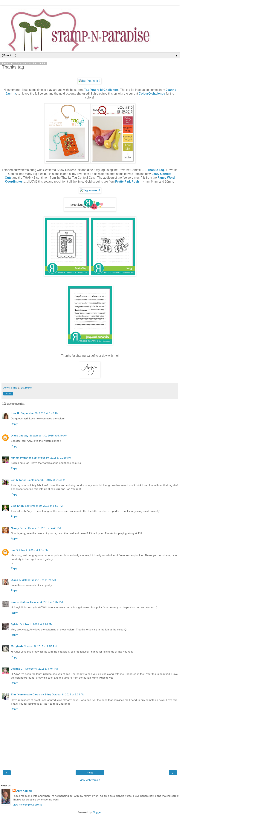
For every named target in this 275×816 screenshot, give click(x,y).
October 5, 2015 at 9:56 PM (40, 646)
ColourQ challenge (152, 93)
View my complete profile (27, 804)
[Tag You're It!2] (89, 80)
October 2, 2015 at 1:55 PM (32, 550)
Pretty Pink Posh (127, 181)
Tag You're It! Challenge (101, 89)
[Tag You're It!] (90, 190)
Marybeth (17, 646)
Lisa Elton (17, 505)
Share (8, 393)
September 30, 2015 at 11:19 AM (51, 457)
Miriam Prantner (21, 457)
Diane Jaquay (19, 435)
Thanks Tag (155, 170)
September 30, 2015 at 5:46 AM (40, 413)
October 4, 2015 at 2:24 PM (36, 624)
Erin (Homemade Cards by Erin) (31, 694)
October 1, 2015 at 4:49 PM (44, 528)
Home (90, 772)
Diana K (16, 579)
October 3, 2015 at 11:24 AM (39, 579)
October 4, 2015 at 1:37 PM (46, 601)
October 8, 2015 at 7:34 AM (68, 694)
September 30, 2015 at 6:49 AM (48, 435)
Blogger (96, 812)
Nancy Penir (19, 528)
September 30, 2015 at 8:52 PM (44, 505)
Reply (14, 423)
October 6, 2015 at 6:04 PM (41, 668)
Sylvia (15, 624)
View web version (90, 779)
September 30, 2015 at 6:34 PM (46, 479)
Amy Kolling (24, 790)
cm (13, 550)
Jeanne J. (17, 668)
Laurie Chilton (20, 601)
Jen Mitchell (18, 479)
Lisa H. (15, 413)
